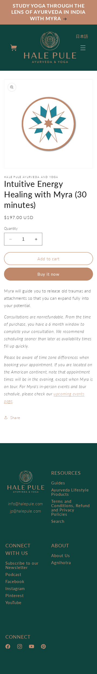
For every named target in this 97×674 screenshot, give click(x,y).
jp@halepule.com (25, 510)
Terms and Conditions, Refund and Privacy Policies (70, 508)
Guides (58, 482)
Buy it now (48, 274)
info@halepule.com (25, 503)
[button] (83, 48)
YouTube (13, 602)
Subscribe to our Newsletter (22, 565)
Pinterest (14, 595)
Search (57, 521)
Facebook (15, 581)
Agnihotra (61, 562)
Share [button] (15, 417)
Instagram (15, 588)
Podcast (13, 574)
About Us (60, 555)
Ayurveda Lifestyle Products (70, 492)
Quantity (11, 228)
